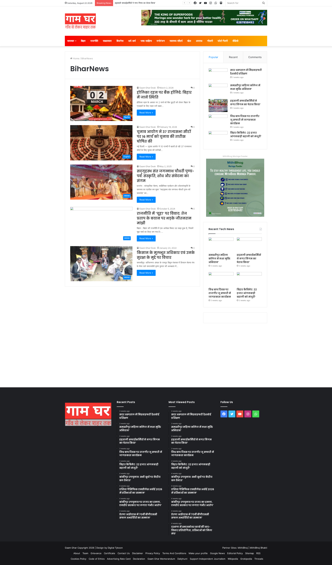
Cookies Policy (78, 558)
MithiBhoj (243, 547)
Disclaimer (137, 553)
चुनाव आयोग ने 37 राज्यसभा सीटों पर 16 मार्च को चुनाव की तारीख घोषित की (164, 136)
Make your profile (198, 553)
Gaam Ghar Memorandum (161, 558)
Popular (213, 57)
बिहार (83, 41)
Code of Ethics (97, 558)
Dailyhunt (182, 558)
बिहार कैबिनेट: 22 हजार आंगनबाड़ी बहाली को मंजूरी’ (245, 134)
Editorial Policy (235, 553)
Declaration (139, 558)
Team (85, 553)
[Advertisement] (166, 354)
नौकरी (210, 41)
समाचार (70, 41)
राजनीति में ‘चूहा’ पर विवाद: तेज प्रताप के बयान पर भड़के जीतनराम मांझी (164, 218)
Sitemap (249, 553)
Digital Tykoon (115, 547)
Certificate (109, 553)
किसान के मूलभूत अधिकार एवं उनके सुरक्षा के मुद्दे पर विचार (166, 255)
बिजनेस (120, 41)
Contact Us (124, 553)
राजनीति (94, 41)
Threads (258, 558)
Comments (255, 57)
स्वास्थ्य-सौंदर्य (176, 41)
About (76, 553)
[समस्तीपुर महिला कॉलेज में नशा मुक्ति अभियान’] (218, 90)
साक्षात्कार (107, 41)
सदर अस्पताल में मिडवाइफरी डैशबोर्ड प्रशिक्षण (246, 71)
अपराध (199, 41)
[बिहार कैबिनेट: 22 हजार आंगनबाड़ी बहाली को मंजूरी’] (218, 137)
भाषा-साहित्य (146, 41)
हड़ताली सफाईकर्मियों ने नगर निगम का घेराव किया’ (135, 3)
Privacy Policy (152, 553)
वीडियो (235, 41)
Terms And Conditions (174, 553)
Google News (217, 553)
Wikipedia (233, 558)
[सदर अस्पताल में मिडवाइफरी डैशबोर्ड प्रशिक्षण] (218, 74)
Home (75, 58)
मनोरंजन (161, 41)
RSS (258, 553)
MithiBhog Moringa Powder (235, 156)
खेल (189, 41)
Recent (233, 57)
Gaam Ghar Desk (147, 87)
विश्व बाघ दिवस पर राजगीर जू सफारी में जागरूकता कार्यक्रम (244, 119)
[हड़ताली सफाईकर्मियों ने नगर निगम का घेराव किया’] (218, 105)
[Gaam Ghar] (80, 21)
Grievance (96, 553)
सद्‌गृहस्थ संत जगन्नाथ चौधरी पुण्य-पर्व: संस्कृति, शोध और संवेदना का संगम (165, 176)
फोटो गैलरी (223, 41)
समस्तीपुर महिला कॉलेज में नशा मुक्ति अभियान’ (245, 87)
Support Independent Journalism (207, 558)
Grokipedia (246, 558)
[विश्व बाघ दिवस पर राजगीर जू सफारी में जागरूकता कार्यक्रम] (218, 120)
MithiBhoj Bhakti (258, 547)
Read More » (146, 112)
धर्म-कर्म (132, 41)
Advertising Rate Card (119, 558)
